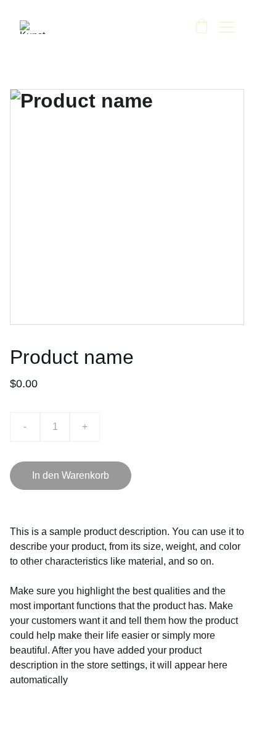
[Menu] (226, 27)
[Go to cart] (202, 27)
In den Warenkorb (70, 475)
